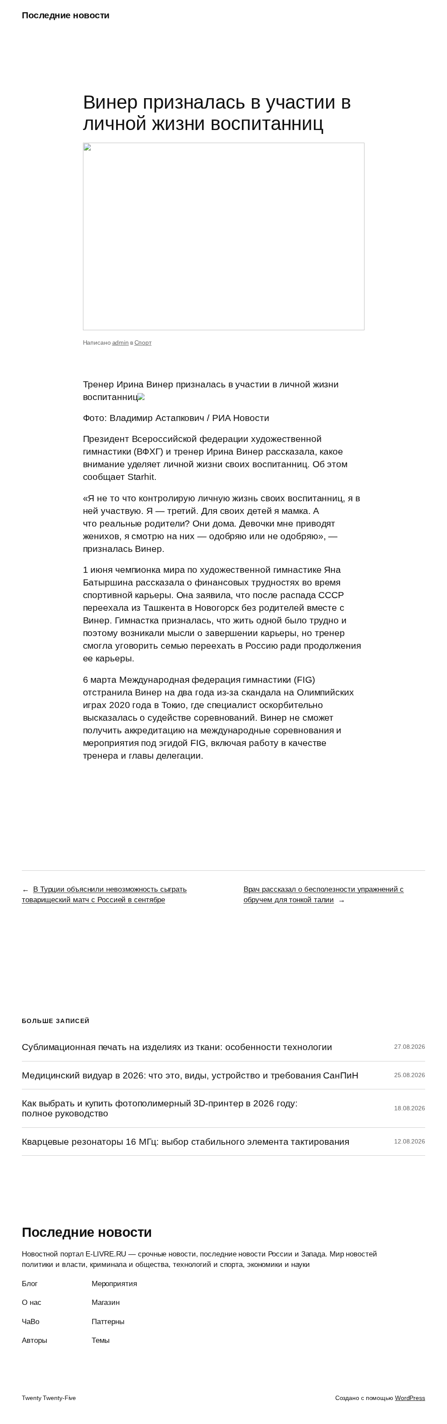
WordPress (410, 1397)
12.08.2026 (409, 1141)
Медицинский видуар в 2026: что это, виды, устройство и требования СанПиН (190, 1075)
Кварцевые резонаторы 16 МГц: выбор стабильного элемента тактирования (185, 1141)
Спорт (143, 342)
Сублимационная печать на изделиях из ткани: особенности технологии (177, 1047)
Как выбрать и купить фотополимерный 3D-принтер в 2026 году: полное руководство (160, 1108)
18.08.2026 (409, 1108)
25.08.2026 (409, 1074)
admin (120, 342)
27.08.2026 (409, 1046)
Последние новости (66, 15)
